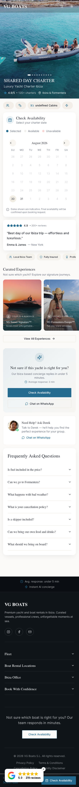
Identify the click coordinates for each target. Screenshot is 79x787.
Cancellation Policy (25, 768)
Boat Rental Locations (20, 665)
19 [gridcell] (39, 181)
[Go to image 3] (34, 75)
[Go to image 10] (50, 75)
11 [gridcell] (30, 173)
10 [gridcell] (21, 173)
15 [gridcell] (66, 173)
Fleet (8, 654)
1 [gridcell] (66, 156)
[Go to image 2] (32, 75)
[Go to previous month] (12, 142)
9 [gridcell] (13, 173)
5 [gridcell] (39, 165)
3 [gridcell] (22, 165)
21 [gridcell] (57, 181)
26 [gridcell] (13, 156)
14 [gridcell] (57, 173)
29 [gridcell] (39, 156)
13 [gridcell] (48, 173)
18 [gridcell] (30, 181)
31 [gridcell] (57, 156)
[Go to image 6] (41, 75)
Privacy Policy (25, 762)
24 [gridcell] (21, 190)
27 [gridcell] (21, 156)
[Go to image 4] (37, 75)
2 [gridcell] (13, 165)
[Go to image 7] (43, 75)
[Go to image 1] (29, 75)
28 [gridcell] (30, 156)
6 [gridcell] (48, 165)
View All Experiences (37, 338)
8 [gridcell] (66, 165)
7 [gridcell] (57, 165)
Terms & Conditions (51, 762)
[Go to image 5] (39, 75)
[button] (24, 775)
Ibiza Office (13, 677)
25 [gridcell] (30, 190)
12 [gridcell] (39, 173)
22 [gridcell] (66, 181)
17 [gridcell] (21, 181)
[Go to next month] (66, 142)
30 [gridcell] (48, 156)
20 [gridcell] (48, 181)
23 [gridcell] (13, 190)
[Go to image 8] (46, 75)
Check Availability (39, 392)
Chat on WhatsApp (42, 403)
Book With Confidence (21, 689)
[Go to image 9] (48, 75)
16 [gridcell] (12, 181)
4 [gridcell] (30, 165)
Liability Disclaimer (53, 768)
